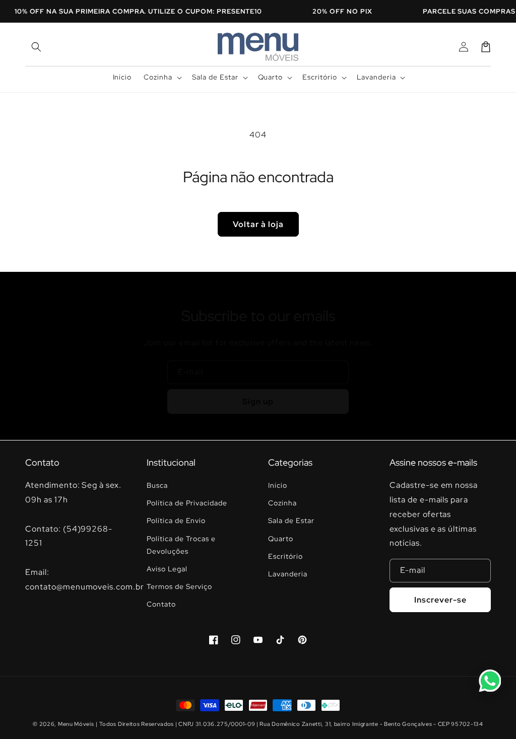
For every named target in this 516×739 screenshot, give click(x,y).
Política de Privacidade (187, 502)
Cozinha (282, 502)
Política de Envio (176, 520)
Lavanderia (287, 573)
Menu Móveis (76, 723)
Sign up (258, 401)
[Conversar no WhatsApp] (490, 681)
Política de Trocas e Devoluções (181, 545)
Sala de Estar (291, 520)
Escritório (285, 556)
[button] (36, 47)
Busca (157, 485)
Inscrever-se (440, 600)
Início (277, 485)
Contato (161, 604)
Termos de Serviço (179, 586)
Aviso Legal (167, 568)
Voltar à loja (258, 224)
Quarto (280, 538)
